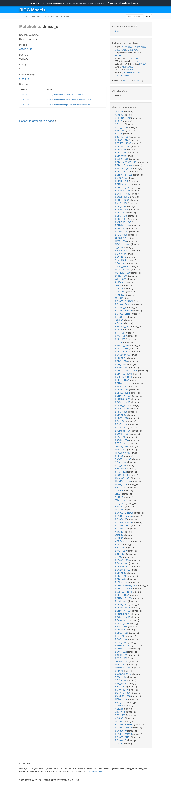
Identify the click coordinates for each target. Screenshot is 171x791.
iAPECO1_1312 (123, 117)
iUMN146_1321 (123, 269)
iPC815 (119, 120)
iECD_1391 (121, 155)
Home (24, 16)
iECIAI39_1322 (122, 184)
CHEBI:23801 (127, 47)
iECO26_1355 (122, 196)
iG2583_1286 (122, 237)
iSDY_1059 (121, 256)
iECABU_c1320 (123, 146)
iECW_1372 (121, 228)
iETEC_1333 (121, 234)
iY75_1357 (120, 291)
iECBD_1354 (121, 152)
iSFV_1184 (120, 259)
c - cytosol (24, 78)
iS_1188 (119, 247)
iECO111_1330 (123, 193)
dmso (117, 30)
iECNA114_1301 (123, 187)
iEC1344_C (121, 316)
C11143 (134, 58)
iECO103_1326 (123, 190)
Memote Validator (62, 16)
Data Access (49, 16)
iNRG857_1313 (123, 244)
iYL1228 (119, 288)
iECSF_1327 (121, 218)
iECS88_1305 (122, 209)
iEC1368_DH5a (123, 313)
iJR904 (118, 285)
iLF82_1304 (121, 240)
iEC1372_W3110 (123, 310)
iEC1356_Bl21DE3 (124, 301)
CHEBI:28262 (140, 47)
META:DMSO (128, 66)
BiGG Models (32, 10)
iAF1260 (119, 114)
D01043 (129, 69)
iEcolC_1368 (121, 203)
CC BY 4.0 (137, 80)
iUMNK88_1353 (123, 272)
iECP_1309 (121, 206)
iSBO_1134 (121, 253)
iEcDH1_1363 (122, 158)
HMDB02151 (120, 55)
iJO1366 (119, 111)
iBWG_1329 (121, 127)
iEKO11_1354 (122, 231)
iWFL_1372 (121, 278)
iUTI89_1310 (121, 275)
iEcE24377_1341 (124, 168)
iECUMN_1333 (122, 225)
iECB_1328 (121, 149)
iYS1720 (119, 531)
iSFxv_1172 (121, 263)
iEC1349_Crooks (123, 304)
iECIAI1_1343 (122, 180)
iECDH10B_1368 (123, 165)
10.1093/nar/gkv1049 (94, 771)
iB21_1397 (120, 130)
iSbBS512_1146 (123, 250)
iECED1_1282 (122, 171)
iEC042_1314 (122, 139)
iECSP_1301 (25, 48)
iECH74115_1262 (124, 174)
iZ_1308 (119, 282)
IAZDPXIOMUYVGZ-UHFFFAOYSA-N (128, 74)
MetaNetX (127, 80)
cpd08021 (135, 61)
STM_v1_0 (120, 500)
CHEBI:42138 (120, 49)
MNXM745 (143, 63)
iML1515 (119, 297)
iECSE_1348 (121, 215)
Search (147, 16)
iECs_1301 (120, 212)
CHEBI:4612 (132, 49)
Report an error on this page (37, 121)
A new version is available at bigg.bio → (124, 3)
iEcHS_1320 (121, 177)
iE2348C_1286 (122, 136)
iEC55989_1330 (123, 143)
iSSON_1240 (121, 266)
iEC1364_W (121, 307)
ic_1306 (119, 133)
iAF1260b (120, 294)
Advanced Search (35, 16)
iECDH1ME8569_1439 (126, 162)
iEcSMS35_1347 (123, 222)
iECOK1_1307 (122, 199)
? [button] (55, 120)
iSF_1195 (120, 124)
